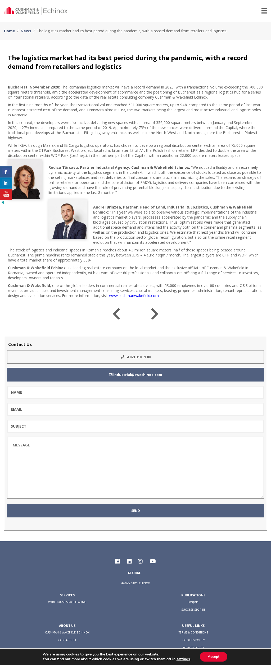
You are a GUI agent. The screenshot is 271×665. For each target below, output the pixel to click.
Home (9, 30)
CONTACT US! (67, 640)
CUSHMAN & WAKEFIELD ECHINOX (67, 632)
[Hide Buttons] (2, 203)
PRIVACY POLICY (193, 648)
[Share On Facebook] (6, 172)
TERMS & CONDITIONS (193, 632)
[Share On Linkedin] (6, 183)
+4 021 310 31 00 (137, 356)
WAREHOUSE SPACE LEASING (67, 602)
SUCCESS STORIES (193, 609)
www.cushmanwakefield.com (134, 295)
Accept (213, 656)
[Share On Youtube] (6, 194)
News (26, 30)
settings (183, 659)
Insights (193, 602)
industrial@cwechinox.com (137, 374)
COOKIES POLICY (193, 640)
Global (134, 573)
